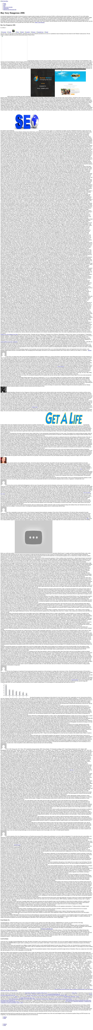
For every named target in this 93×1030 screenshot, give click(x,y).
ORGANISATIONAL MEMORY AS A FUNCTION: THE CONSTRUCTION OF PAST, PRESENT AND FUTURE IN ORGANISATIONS (40, 999)
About (4, 4)
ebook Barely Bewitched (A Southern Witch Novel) (36, 992)
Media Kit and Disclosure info (9, 9)
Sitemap (5, 1017)
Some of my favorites (7, 7)
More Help (74, 992)
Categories (3, 913)
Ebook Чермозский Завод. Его (27, 997)
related (16, 996)
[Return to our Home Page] (4, 1)
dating (36, 22)
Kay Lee (71, 769)
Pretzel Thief (35, 407)
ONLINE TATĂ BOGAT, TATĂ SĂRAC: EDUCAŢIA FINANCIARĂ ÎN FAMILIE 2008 (46, 995)
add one (89, 350)
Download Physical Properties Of (8, 1000)
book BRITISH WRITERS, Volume (71, 996)
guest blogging (41, 22)
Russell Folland (74, 679)
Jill (80, 469)
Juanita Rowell (17, 844)
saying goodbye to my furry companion (9, 341)
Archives (55, 917)
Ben (88, 518)
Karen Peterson (61, 366)
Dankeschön (6, 8)
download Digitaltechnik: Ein (53, 994)
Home (4, 3)
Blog (4, 5)
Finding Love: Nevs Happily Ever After (9, 334)
